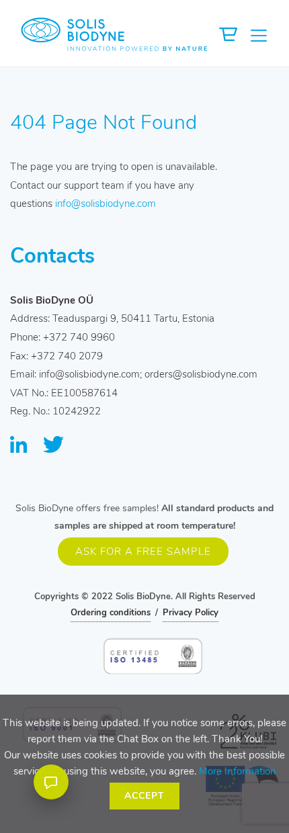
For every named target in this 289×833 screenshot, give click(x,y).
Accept (144, 795)
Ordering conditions (111, 613)
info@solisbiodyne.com (105, 203)
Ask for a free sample (143, 551)
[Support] (51, 781)
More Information (237, 771)
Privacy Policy (190, 613)
